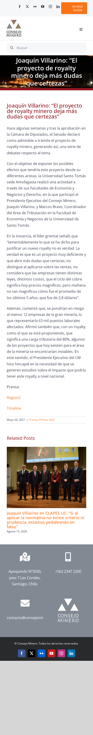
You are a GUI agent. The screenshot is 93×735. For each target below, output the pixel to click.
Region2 (14, 397)
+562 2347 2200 (68, 571)
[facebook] (19, 6)
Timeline (14, 408)
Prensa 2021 (47, 420)
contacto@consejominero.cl (30, 617)
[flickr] (35, 6)
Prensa (33, 420)
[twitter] (27, 6)
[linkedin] (58, 6)
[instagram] (50, 6)
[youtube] (42, 6)
